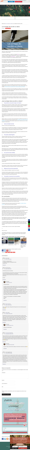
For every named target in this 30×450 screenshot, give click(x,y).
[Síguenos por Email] (10, 439)
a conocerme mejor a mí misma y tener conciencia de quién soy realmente (14, 86)
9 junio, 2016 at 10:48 (8, 259)
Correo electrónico (4, 383)
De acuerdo (11, 1)
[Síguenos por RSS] (7, 439)
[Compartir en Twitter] (5, 250)
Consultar (16, 448)
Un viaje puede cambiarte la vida (5, 244)
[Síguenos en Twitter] (5, 439)
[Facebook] (29, 220)
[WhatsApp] (29, 224)
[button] (15, 1)
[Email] (29, 228)
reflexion (14, 252)
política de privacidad (9, 431)
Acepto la (7, 431)
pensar (11, 252)
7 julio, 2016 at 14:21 (9, 282)
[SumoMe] (29, 230)
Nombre (3, 380)
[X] (29, 222)
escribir (6, 252)
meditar (9, 252)
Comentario (3, 372)
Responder (4, 279)
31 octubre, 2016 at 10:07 (8, 313)
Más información (19, 1)
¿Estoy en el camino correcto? (16, 244)
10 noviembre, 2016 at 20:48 (10, 344)
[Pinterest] (29, 226)
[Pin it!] (7, 250)
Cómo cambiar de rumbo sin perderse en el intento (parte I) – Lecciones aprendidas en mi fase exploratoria (23, 246)
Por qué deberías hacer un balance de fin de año (11, 244)
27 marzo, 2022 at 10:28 (8, 353)
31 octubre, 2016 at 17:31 (9, 325)
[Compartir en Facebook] (3, 250)
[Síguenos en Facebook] (3, 439)
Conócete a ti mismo (8, 28)
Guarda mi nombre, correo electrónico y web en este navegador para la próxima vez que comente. (14, 391)
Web (2, 386)
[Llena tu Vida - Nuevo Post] (10, 250)
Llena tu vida (15, 10)
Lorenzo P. (6, 312)
